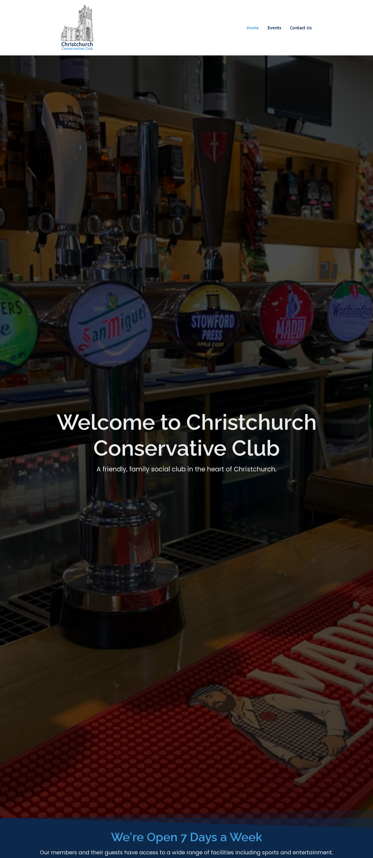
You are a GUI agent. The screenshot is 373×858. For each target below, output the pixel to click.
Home (253, 27)
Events (274, 27)
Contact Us (301, 27)
